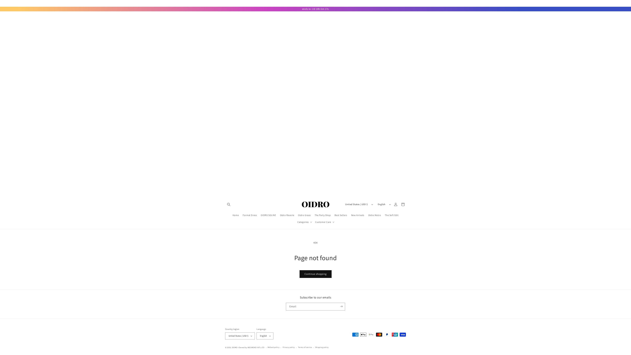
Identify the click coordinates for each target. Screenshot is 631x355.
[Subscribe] (341, 306)
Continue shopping (315, 273)
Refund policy (273, 347)
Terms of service (305, 347)
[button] (228, 204)
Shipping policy (322, 347)
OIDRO (234, 347)
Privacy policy (289, 347)
